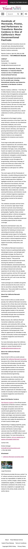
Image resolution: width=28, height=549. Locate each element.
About (7, 540)
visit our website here (18, 437)
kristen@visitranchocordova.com (10, 448)
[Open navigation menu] (2, 13)
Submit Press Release (8, 543)
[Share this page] (26, 13)
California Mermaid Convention (17, 359)
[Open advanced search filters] (21, 14)
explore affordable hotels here (10, 439)
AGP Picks (4, 2)
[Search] (18, 14)
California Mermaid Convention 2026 (13, 456)
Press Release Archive (16, 540)
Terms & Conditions (20, 543)
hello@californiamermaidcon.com (11, 348)
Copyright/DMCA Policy (9, 546)
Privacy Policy (22, 546)
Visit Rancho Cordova (7, 402)
